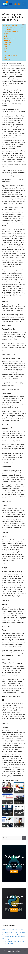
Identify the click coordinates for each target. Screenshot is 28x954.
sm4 (25, 950)
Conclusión (7, 59)
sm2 (18, 950)
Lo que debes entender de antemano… (11, 32)
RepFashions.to (8, 37)
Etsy (5, 57)
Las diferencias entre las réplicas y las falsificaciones (13, 28)
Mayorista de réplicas (10, 38)
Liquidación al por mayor (10, 55)
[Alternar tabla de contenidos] (22, 25)
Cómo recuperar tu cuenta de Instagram (13, 939)
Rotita (5, 46)
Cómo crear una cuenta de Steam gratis (13, 936)
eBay (5, 48)
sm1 (15, 950)
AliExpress (7, 44)
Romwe (6, 53)
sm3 (21, 950)
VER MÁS (14, 910)
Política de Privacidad (14, 951)
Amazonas (7, 40)
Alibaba (6, 52)
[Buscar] (24, 838)
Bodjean (6, 35)
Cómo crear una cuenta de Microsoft (12, 929)
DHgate (6, 50)
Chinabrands (7, 42)
